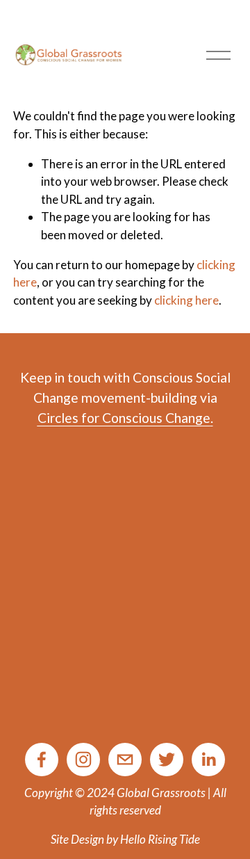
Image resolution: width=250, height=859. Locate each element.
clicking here (186, 300)
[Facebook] (41, 759)
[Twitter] (166, 759)
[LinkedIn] (208, 759)
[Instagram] (83, 759)
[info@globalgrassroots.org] (125, 759)
